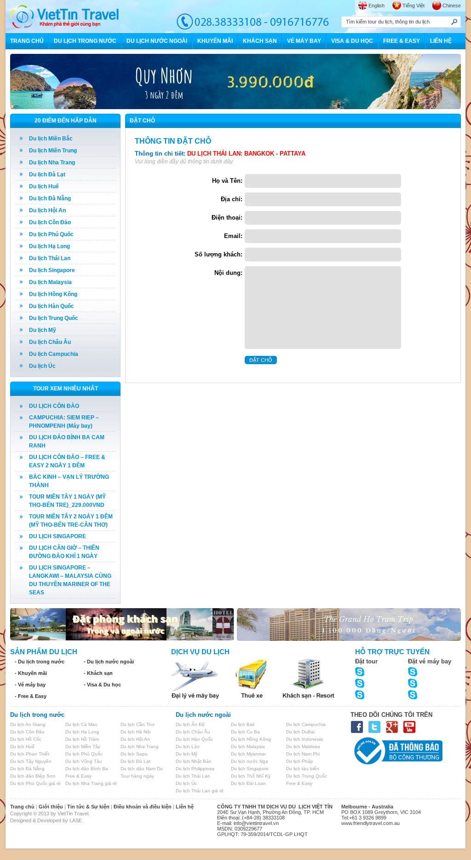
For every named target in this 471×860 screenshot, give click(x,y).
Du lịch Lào (188, 746)
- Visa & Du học (102, 684)
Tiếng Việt (413, 5)
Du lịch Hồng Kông (53, 294)
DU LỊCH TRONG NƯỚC (85, 41)
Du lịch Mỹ (42, 330)
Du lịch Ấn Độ (190, 724)
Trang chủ (22, 806)
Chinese (451, 5)
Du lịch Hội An (47, 210)
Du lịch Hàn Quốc (51, 306)
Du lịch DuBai (300, 731)
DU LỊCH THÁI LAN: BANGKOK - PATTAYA (246, 153)
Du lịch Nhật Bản (194, 761)
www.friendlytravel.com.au (370, 823)
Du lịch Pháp (299, 761)
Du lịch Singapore (52, 270)
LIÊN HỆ (441, 41)
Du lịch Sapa (134, 753)
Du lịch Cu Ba (245, 731)
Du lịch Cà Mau (81, 724)
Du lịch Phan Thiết (29, 753)
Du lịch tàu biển (302, 768)
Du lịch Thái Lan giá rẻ (200, 790)
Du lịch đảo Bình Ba (86, 768)
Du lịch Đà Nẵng (50, 198)
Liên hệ (185, 806)
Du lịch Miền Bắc (51, 138)
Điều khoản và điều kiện (143, 806)
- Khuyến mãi (31, 673)
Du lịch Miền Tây (82, 746)
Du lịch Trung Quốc (53, 318)
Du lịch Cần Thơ (138, 724)
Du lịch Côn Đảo (50, 222)
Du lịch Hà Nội (135, 731)
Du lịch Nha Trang (52, 162)
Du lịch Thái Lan (49, 258)
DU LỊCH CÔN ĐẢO (54, 406)
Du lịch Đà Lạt (47, 174)
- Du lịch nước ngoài (109, 661)
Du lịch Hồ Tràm (82, 739)
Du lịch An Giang (28, 724)
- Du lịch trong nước (39, 661)
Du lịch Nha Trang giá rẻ (91, 783)
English (376, 5)
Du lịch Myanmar (248, 753)
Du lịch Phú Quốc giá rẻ (35, 783)
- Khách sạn (98, 673)
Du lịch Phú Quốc (51, 234)
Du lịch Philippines (195, 768)
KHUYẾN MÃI (215, 41)
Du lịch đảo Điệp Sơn (33, 776)
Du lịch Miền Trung (53, 150)
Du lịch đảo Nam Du (142, 768)
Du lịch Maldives (303, 746)
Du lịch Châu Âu (50, 342)
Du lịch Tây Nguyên (31, 761)
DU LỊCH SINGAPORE (57, 536)
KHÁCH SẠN (260, 41)
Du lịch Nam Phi (303, 753)
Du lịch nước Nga (249, 761)
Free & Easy (78, 776)
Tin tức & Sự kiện (88, 806)
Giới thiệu (51, 806)
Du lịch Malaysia (50, 282)
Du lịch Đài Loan (248, 783)
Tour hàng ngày (137, 776)
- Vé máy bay (30, 684)
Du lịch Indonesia (304, 739)
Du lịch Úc (42, 366)
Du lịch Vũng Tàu (83, 761)
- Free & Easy (30, 696)
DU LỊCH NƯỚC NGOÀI (156, 41)
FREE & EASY (401, 41)
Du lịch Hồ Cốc (25, 739)
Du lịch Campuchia (53, 354)
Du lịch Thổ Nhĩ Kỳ (250, 776)
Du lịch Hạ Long (49, 246)
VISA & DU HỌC (352, 41)
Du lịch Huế (44, 186)
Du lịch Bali (242, 724)
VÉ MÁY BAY (304, 41)
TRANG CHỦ (27, 41)
